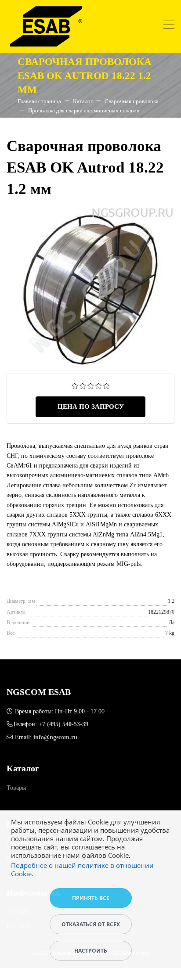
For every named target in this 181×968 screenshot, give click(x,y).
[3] (90, 385)
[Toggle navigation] (168, 26)
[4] (98, 385)
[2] (83, 385)
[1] (75, 385)
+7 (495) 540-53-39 (63, 724)
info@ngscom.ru (55, 737)
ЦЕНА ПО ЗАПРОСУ (91, 406)
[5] (106, 385)
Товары (16, 787)
